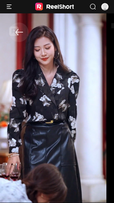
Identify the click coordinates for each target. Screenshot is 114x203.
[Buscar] (92, 6)
